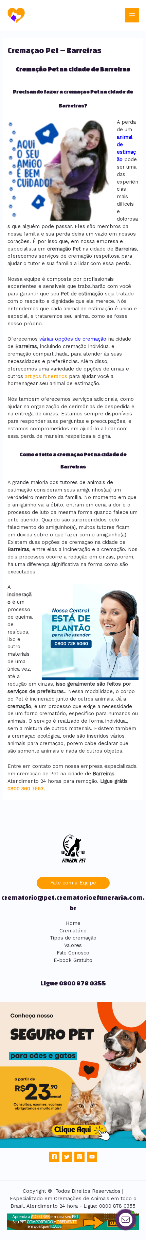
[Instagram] (79, 1157)
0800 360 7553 (25, 789)
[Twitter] (67, 1157)
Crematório (73, 931)
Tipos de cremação (73, 938)
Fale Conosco (73, 953)
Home (73, 923)
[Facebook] (54, 1157)
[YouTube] (92, 1157)
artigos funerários (46, 376)
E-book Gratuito (73, 960)
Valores (73, 945)
